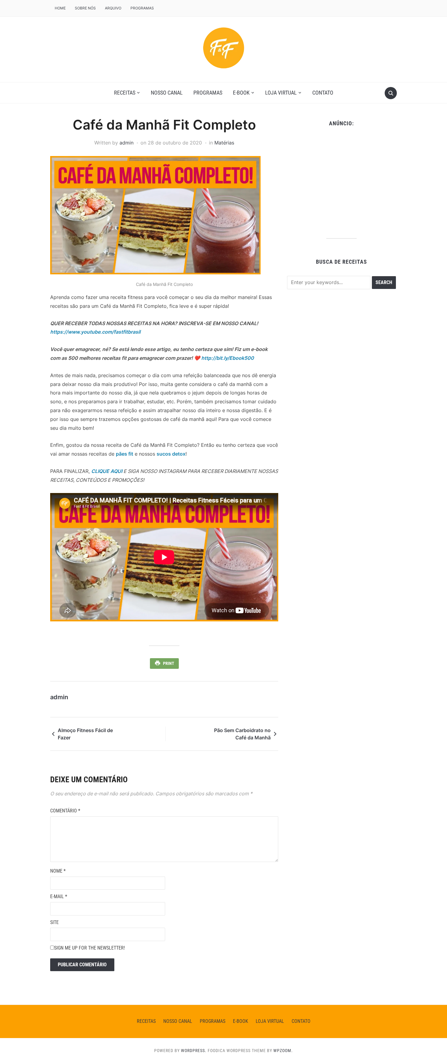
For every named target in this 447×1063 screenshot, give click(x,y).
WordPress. (193, 1050)
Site (54, 922)
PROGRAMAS (142, 8)
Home (60, 8)
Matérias (224, 143)
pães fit (124, 454)
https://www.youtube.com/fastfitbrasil (95, 332)
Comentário (65, 811)
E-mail (58, 896)
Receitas (124, 92)
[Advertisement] (341, 180)
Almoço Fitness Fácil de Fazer (85, 734)
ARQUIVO (113, 8)
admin (126, 143)
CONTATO (322, 92)
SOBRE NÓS (85, 8)
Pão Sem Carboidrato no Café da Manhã (242, 734)
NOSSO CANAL (167, 92)
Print (168, 663)
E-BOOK (241, 92)
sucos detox (171, 454)
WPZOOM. (283, 1050)
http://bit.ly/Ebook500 (227, 358)
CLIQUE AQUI (106, 471)
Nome (58, 871)
